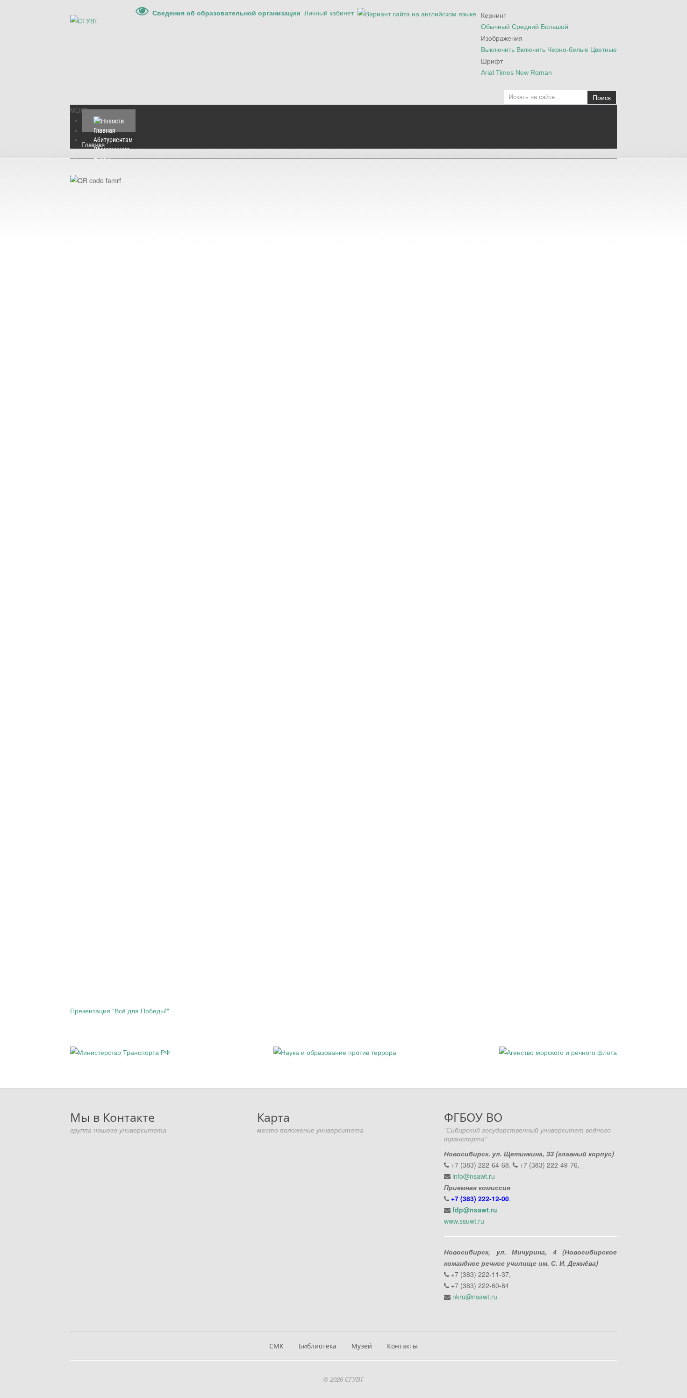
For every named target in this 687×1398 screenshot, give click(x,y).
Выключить (498, 49)
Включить (530, 49)
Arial (487, 72)
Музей (361, 1345)
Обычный (495, 26)
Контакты (402, 1345)
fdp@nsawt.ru (474, 1209)
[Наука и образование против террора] (334, 1051)
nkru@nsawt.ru (474, 1296)
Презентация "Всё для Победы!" (119, 1010)
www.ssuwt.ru (464, 1221)
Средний (525, 26)
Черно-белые (567, 49)
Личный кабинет (329, 12)
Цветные (603, 49)
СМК (276, 1345)
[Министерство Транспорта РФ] (120, 1051)
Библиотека (317, 1345)
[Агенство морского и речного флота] (558, 1051)
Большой (554, 26)
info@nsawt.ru (473, 1176)
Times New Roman (524, 72)
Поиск (602, 97)
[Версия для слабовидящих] (142, 12)
